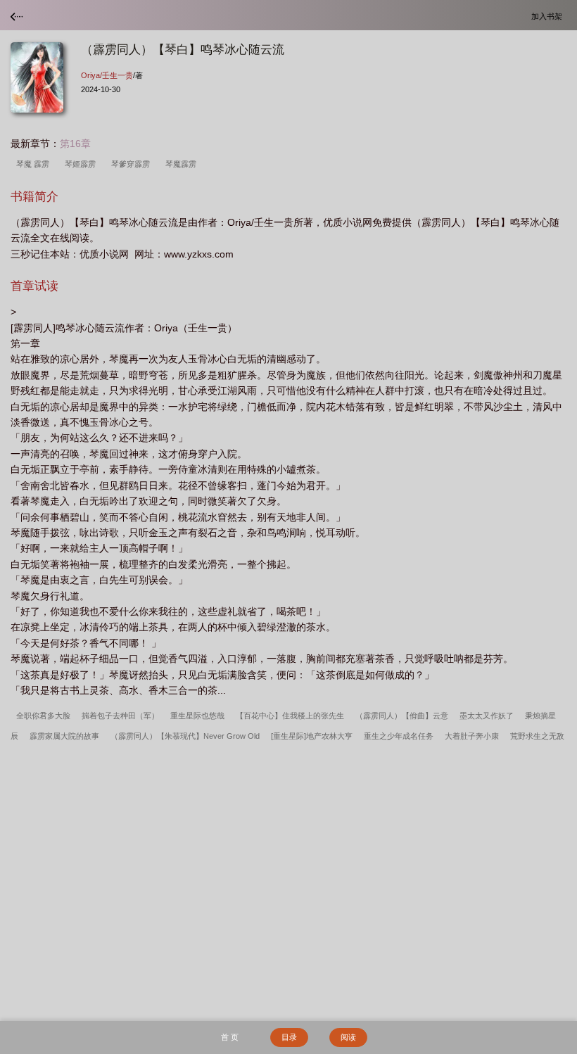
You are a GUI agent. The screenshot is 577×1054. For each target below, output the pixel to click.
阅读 (348, 1037)
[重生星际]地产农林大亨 (312, 736)
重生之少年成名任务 (398, 736)
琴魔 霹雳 (34, 164)
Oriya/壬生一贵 (107, 75)
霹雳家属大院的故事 (64, 736)
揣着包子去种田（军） (120, 715)
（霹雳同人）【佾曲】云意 (401, 715)
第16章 (75, 143)
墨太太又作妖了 (486, 715)
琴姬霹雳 (82, 164)
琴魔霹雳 (183, 164)
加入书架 (548, 16)
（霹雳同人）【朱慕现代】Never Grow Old (185, 736)
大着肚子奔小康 (472, 736)
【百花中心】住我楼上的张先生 (290, 715)
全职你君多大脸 (43, 715)
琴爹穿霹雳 (132, 164)
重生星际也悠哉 (197, 715)
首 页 (230, 1037)
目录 (289, 1037)
